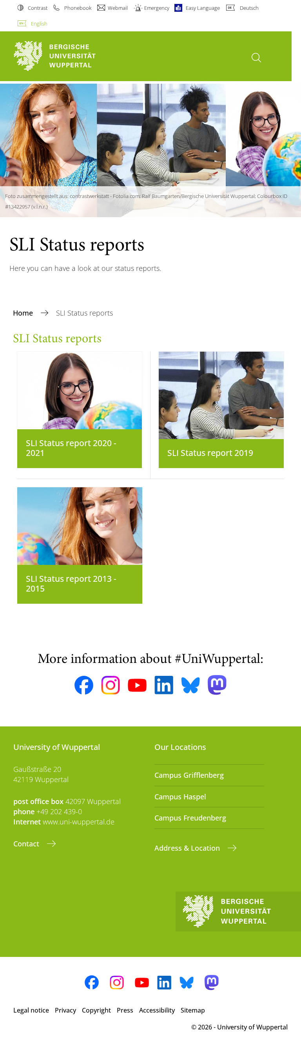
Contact (27, 843)
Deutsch (249, 7)
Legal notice (31, 1010)
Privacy (65, 1010)
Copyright (96, 1010)
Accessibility (157, 1010)
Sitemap (193, 1010)
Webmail (118, 7)
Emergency (156, 7)
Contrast (37, 7)
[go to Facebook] (83, 685)
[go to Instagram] (110, 685)
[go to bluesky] (190, 685)
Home (24, 313)
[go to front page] (68, 56)
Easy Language (203, 7)
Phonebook (77, 7)
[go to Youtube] (137, 685)
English (39, 23)
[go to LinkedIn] (163, 685)
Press (125, 1010)
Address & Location (188, 848)
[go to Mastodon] (217, 685)
